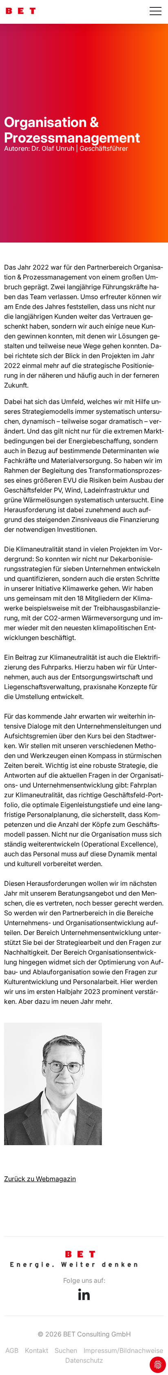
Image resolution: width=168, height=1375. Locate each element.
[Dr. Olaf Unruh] (53, 1143)
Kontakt (36, 1350)
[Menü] (155, 12)
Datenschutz (84, 1360)
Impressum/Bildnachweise (123, 1350)
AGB (11, 1350)
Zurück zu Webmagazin (40, 1179)
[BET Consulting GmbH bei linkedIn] (84, 1297)
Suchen (66, 1350)
